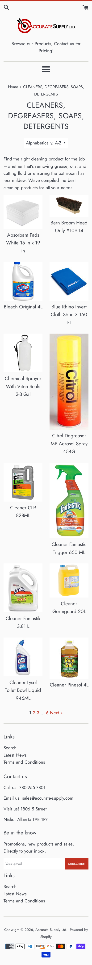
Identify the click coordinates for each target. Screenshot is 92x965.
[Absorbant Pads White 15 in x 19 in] (23, 212)
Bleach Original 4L (23, 306)
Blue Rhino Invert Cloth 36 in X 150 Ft (69, 314)
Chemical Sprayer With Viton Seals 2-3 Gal (23, 386)
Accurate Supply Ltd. (51, 929)
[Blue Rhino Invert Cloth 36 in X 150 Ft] (69, 281)
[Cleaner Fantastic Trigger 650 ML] (69, 500)
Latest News (15, 755)
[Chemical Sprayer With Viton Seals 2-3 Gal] (23, 353)
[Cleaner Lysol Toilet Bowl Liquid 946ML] (23, 657)
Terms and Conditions (24, 762)
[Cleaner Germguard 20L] (69, 580)
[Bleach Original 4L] (23, 281)
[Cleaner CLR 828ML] (23, 482)
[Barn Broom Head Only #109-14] (69, 206)
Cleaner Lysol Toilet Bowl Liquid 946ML (23, 690)
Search (10, 748)
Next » (56, 713)
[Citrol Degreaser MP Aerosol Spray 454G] (69, 382)
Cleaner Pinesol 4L (69, 684)
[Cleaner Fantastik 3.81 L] (23, 587)
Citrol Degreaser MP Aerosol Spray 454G (69, 443)
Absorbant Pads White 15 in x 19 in (23, 242)
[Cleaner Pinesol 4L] (69, 658)
